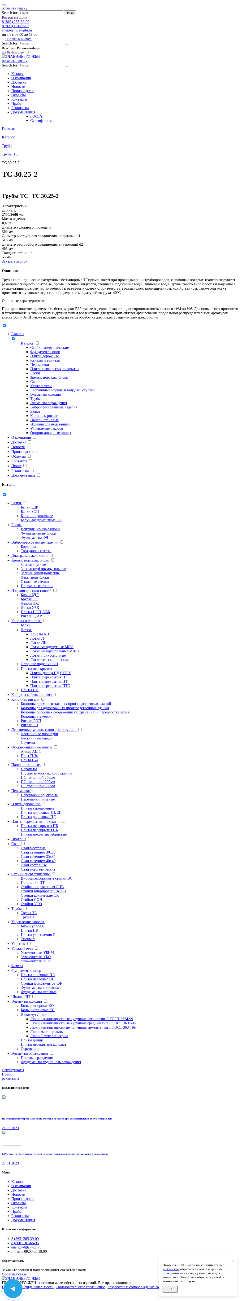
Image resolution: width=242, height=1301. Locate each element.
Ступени (28, 742)
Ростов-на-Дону (15, 17)
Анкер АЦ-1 (31, 751)
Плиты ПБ (29, 930)
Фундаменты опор (45, 352)
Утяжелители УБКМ (37, 953)
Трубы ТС (29, 917)
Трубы (35, 399)
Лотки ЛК (38, 643)
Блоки (35, 373)
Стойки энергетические (49, 347)
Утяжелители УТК (36, 961)
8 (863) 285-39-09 (15, 22)
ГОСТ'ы (36, 116)
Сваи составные (34, 865)
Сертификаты (41, 121)
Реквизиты (20, 108)
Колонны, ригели (44, 416)
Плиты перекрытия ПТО (50, 686)
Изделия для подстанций (50, 424)
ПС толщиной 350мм (38, 786)
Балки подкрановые (37, 516)
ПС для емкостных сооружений (46, 773)
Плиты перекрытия (37, 669)
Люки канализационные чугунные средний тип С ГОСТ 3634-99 (83, 1023)
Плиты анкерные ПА (38, 975)
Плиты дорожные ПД (38, 817)
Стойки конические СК (40, 895)
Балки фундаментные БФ (41, 520)
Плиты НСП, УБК (35, 612)
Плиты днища (32, 1040)
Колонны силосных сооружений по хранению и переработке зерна (75, 712)
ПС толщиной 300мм (38, 782)
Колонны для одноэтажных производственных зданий (65, 708)
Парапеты (29, 769)
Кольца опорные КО (37, 1006)
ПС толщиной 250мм (38, 777)
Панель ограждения (37, 1058)
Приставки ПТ (33, 883)
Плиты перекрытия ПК (39, 830)
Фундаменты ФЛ (34, 537)
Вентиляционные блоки (40, 529)
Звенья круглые (33, 564)
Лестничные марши (37, 738)
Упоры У (28, 939)
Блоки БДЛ (30, 595)
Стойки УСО (31, 904)
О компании (21, 78)
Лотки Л (37, 638)
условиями (171, 1269)
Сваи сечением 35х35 (38, 856)
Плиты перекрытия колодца (43, 1044)
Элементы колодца (45, 394)
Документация (23, 112)
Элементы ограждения (48, 403)
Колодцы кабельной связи (32, 695)
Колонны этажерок (36, 716)
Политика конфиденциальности (28, 1287)
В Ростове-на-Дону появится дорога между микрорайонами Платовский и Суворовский (55, 1153)
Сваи (34, 382)
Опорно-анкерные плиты (50, 433)
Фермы (17, 966)
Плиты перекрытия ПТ (49, 681)
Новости (18, 86)
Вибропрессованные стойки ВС (47, 878)
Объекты (18, 95)
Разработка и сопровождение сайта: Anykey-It (145, 1287)
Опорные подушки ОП (39, 664)
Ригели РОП (31, 721)
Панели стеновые (44, 420)
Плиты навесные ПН (38, 979)
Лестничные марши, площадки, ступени (62, 390)
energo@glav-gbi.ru (17, 30)
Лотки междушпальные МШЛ (54, 651)
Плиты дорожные (44, 356)
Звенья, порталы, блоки (49, 377)
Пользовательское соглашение (80, 1287)
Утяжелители (41, 386)
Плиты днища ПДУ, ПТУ (50, 673)
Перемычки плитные (38, 799)
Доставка (18, 82)
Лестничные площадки (39, 734)
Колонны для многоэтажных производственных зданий (66, 704)
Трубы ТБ (29, 913)
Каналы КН (39, 634)
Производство (22, 91)
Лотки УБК (30, 608)
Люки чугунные (34, 1015)
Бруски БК (29, 599)
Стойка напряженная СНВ (42, 887)
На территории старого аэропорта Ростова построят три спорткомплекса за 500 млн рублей (57, 1118)
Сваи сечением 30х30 (38, 852)
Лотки (26, 630)
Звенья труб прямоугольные (43, 569)
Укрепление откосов (46, 428)
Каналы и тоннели (45, 360)
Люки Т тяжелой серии (49, 1036)
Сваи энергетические (38, 869)
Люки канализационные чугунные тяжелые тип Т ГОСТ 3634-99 (83, 1027)
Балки (35, 411)
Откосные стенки (35, 582)
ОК (170, 1289)
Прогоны (18, 839)
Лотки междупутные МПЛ (51, 647)
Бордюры (28, 546)
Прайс (16, 104)
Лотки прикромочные (48, 655)
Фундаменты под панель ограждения (51, 1062)
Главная (17, 334)
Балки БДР (29, 507)
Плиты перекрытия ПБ (39, 826)
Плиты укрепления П (38, 935)
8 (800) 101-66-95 (15, 26)
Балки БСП (30, 511)
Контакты (19, 99)
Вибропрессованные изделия (53, 407)
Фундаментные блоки (38, 533)
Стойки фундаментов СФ (41, 983)
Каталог (17, 74)
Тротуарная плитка (36, 551)
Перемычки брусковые (39, 795)
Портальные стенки (37, 586)
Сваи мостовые (33, 848)
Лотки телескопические (49, 660)
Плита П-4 (29, 760)
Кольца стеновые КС (38, 1010)
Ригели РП (29, 725)
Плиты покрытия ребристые (44, 834)
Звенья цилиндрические (40, 573)
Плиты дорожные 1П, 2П (41, 812)
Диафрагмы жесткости (29, 555)
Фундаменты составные (40, 988)
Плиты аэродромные (37, 808)
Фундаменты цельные (38, 992)
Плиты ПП (30, 690)
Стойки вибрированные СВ (43, 891)
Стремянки (30, 1049)
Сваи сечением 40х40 (38, 861)
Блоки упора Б (32, 926)
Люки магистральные (47, 1032)
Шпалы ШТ (20, 997)
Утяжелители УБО (36, 957)
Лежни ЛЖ (30, 603)
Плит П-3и (29, 756)
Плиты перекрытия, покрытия (54, 369)
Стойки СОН (31, 900)
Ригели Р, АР (31, 616)
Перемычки (39, 365)
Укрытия (18, 944)
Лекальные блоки (35, 577)
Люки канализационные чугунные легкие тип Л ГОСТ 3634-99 (81, 1019)
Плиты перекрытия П (47, 677)
